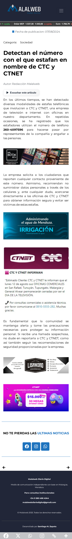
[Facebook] (27, 446)
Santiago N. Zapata (47, 526)
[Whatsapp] (45, 446)
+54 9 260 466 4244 (39, 498)
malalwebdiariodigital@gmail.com (39, 502)
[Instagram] (36, 446)
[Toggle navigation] (61, 10)
